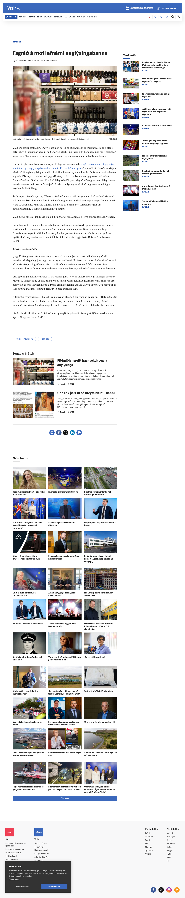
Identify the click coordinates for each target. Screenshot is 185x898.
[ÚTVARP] (167, 17)
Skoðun (148, 847)
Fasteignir (171, 837)
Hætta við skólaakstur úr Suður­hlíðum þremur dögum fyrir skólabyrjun (98, 626)
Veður (169, 847)
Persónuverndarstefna (14, 849)
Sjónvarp (149, 851)
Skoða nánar (14, 879)
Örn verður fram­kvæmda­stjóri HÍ (99, 722)
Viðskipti (149, 837)
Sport (147, 840)
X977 (169, 858)
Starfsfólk (38, 861)
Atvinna (170, 840)
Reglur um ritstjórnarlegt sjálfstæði (15, 845)
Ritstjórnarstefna (41, 854)
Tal (168, 861)
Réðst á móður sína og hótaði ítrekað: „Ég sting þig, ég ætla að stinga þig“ (98, 559)
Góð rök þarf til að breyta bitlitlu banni (86, 393)
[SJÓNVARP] (161, 17)
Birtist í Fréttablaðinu (24, 339)
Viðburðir (171, 844)
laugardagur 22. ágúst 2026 (141, 8)
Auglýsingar (39, 847)
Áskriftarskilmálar (41, 857)
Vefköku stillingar (22, 886)
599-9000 (13, 860)
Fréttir (148, 833)
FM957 (170, 854)
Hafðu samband (41, 850)
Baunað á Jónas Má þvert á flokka (28, 624)
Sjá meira (65, 798)
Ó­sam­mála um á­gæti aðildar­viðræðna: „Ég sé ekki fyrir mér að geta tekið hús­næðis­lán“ (99, 789)
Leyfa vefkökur (54, 886)
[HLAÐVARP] (155, 17)
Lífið (147, 844)
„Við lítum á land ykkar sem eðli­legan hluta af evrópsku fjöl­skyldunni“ (27, 525)
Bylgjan (170, 851)
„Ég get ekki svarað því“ (94, 657)
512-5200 (42, 844)
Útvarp (148, 854)
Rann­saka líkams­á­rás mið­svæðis (63, 492)
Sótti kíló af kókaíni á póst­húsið (98, 691)
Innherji (170, 833)
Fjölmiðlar (44, 339)
